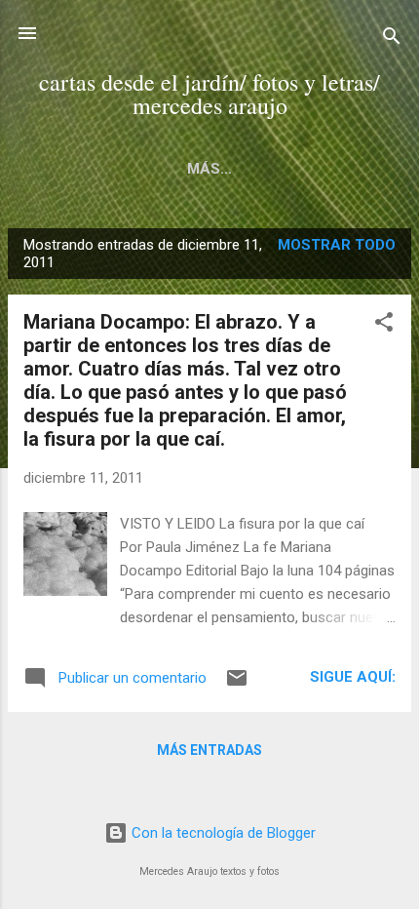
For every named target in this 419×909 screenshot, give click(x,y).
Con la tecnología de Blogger (222, 833)
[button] (384, 325)
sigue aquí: (353, 677)
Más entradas (209, 750)
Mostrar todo (337, 245)
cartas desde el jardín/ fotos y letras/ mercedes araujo (209, 93)
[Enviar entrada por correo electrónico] (236, 684)
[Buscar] (391, 39)
